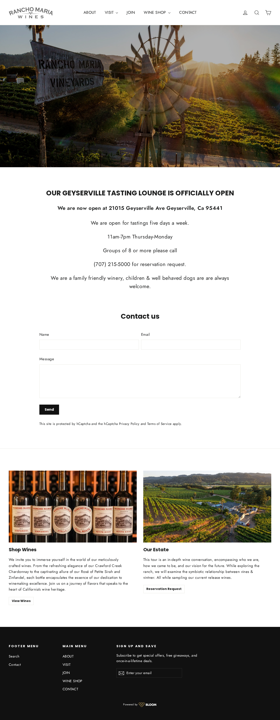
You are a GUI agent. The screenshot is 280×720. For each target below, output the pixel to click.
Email (145, 334)
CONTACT (187, 12)
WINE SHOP (155, 12)
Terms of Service (159, 423)
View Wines (21, 601)
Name (44, 334)
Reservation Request (164, 589)
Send (49, 409)
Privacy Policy (129, 423)
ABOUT (90, 12)
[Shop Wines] (73, 507)
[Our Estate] (207, 507)
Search (14, 656)
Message (46, 359)
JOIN (131, 12)
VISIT (110, 12)
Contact (15, 664)
